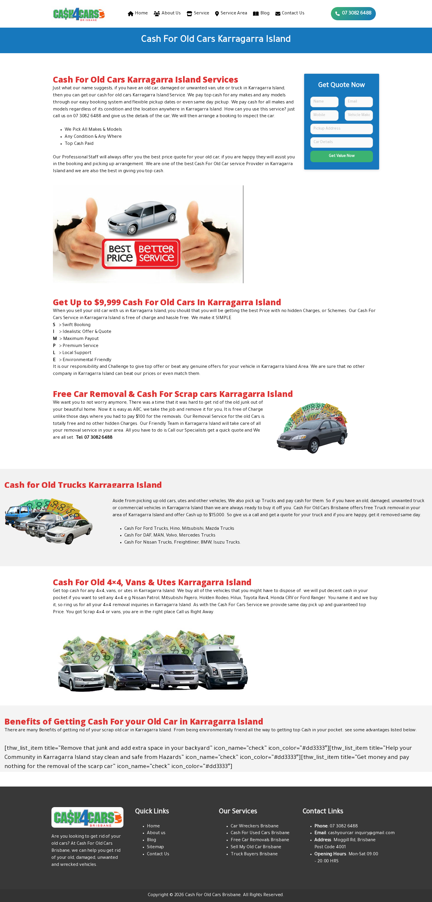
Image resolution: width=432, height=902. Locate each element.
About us (156, 833)
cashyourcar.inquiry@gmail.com (361, 833)
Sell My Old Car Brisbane (256, 847)
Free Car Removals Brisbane (260, 840)
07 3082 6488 (87, 116)
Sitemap (155, 847)
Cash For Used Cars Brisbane (260, 833)
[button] (353, 13)
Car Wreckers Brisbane (255, 826)
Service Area (234, 13)
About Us (171, 13)
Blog (264, 13)
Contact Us (293, 13)
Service (201, 13)
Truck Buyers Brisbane (254, 854)
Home (141, 13)
